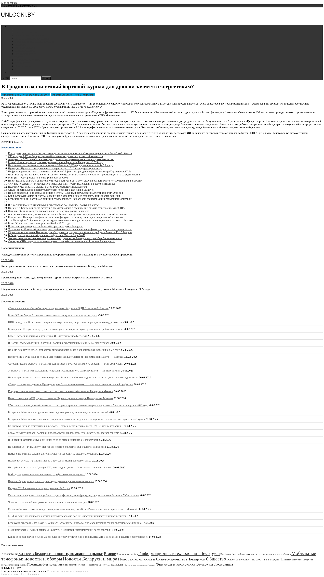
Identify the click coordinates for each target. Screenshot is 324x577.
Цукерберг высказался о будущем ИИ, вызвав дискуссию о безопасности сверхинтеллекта (60, 467)
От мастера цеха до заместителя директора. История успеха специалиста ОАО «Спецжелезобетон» (65, 426)
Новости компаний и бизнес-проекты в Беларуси (161, 559)
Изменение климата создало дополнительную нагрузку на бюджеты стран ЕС (53, 453)
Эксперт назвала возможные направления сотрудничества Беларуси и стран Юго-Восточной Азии (65, 238)
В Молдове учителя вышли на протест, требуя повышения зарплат (46, 474)
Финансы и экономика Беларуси (184, 564)
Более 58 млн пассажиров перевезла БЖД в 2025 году (39, 223)
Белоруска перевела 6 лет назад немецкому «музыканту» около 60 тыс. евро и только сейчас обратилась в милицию (75, 522)
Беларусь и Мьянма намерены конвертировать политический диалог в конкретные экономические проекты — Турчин (76, 419)
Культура (235, 554)
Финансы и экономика (28, 32)
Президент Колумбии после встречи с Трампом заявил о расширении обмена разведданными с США (66, 208)
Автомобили (22, 62)
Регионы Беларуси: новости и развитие (78, 564)
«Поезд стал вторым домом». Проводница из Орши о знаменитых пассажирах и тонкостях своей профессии (66, 254)
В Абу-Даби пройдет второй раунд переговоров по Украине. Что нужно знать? (54, 204)
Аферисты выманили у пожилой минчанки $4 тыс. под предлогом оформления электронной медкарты (67, 214)
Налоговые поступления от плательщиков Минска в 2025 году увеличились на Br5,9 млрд (60, 165)
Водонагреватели (25, 66)
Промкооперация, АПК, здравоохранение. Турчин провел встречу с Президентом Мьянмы (56, 277)
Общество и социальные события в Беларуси (253, 559)
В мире (110, 554)
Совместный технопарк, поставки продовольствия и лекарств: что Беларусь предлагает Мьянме (63, 432)
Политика (20, 44)
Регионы (50, 564)
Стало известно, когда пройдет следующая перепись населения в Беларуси (51, 189)
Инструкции (15, 56)
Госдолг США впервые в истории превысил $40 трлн (39, 488)
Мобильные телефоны (27, 59)
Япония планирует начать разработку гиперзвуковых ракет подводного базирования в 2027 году (64, 349)
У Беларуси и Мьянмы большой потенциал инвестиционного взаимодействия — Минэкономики (64, 370)
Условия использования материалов (67, 571)
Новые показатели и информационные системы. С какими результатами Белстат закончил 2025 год (65, 192)
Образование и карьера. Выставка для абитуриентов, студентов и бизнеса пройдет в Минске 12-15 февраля (70, 232)
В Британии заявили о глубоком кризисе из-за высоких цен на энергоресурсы (53, 439)
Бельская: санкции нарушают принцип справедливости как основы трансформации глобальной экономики (70, 198)
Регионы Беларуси (25, 47)
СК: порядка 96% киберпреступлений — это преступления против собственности (55, 156)
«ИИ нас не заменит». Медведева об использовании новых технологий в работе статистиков (61, 183)
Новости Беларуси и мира (23, 26)
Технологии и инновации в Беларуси (140, 565)
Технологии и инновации (30, 35)
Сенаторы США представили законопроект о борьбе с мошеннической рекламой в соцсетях (61, 241)
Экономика (223, 564)
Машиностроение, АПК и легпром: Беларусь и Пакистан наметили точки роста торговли (59, 529)
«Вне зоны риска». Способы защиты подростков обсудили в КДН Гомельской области (58, 308)
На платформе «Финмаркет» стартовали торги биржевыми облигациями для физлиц (57, 446)
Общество (216, 558)
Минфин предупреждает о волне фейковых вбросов (38, 177)
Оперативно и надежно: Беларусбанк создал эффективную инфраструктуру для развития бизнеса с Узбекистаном (73, 495)
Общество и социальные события (34, 41)
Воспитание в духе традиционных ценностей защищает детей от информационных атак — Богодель (66, 356)
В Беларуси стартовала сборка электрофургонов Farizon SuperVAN (46, 235)
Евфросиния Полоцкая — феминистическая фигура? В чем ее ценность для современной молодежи (66, 217)
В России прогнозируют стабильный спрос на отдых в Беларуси (45, 226)
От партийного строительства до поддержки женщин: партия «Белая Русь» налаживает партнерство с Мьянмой (73, 509)
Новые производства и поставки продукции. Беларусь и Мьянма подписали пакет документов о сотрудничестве (73, 377)
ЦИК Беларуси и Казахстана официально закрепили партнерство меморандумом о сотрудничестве (65, 322)
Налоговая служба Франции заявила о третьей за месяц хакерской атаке (50, 460)
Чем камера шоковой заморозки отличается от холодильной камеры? (47, 502)
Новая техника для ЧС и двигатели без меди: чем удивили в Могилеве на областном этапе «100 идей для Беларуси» (75, 180)
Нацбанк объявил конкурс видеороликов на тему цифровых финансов (48, 211)
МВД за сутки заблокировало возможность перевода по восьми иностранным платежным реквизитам (67, 516)
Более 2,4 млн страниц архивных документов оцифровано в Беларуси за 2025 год (55, 162)
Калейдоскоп (225, 554)
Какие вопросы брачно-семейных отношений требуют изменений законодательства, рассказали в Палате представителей (78, 536)
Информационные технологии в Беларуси (25, 94)
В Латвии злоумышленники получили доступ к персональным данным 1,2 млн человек (58, 342)
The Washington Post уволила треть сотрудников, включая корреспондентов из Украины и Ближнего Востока (70, 220)
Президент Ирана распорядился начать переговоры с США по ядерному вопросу (55, 168)
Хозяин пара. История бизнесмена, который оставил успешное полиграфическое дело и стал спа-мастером (70, 229)
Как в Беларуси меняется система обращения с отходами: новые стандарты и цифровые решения (64, 195)
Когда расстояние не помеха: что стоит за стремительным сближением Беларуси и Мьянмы (57, 266)
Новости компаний (26, 53)
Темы (107, 565)
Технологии (88, 94)
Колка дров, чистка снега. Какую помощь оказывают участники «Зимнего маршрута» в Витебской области (70, 153)
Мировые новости (25, 50)
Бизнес (19, 29)
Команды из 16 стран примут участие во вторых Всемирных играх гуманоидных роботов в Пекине (65, 329)
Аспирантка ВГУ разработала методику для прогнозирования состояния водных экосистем (61, 159)
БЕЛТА (18, 141)
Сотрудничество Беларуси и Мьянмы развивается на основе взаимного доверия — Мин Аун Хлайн (65, 363)
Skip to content (9, 2)
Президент (35, 564)
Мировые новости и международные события (265, 554)
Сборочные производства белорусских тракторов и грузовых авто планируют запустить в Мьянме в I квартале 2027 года (75, 289)
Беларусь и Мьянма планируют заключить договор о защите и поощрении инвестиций (58, 412)
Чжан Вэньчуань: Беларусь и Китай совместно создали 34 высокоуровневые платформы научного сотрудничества (74, 174)
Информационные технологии (32, 38)
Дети (18, 69)
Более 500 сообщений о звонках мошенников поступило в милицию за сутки (52, 315)
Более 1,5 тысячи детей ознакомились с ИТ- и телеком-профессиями (47, 336)
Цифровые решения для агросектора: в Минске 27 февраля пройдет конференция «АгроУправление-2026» (69, 171)
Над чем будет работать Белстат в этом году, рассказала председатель (47, 186)
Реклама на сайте (18, 72)
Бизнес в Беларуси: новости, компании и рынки (60, 553)
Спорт (102, 565)
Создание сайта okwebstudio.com (20, 574)
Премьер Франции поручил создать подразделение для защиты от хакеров (51, 481)
